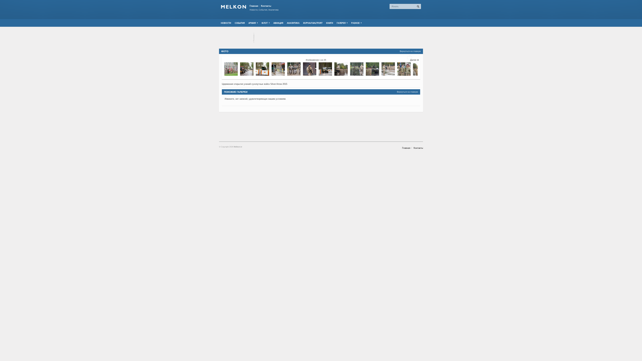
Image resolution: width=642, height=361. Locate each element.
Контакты (266, 6)
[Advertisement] (321, 37)
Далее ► (414, 60)
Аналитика (293, 22)
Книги (329, 22)
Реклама (254, 38)
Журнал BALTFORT (313, 22)
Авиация (278, 22)
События (240, 22)
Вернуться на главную (410, 51)
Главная (254, 6)
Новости (226, 22)
